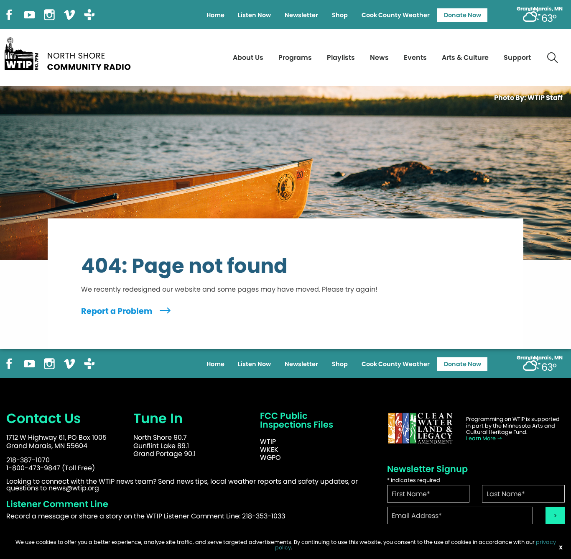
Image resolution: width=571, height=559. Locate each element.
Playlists (341, 57)
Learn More (481, 438)
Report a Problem (117, 311)
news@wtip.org (73, 488)
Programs (295, 57)
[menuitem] (215, 15)
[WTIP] (70, 52)
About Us (248, 57)
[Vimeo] (69, 14)
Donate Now (462, 15)
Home (215, 15)
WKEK (269, 449)
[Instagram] (49, 14)
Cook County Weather (396, 15)
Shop (340, 15)
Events (415, 57)
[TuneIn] (89, 14)
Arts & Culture (465, 57)
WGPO (270, 457)
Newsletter (301, 15)
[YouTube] (29, 14)
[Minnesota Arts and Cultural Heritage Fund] (420, 428)
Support (517, 57)
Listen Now (254, 15)
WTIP (268, 441)
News (379, 57)
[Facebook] (9, 14)
